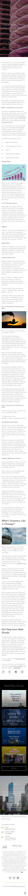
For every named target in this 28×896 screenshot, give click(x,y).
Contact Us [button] (14, 805)
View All (14, 768)
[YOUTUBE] (17, 877)
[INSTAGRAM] (14, 877)
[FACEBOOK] (10, 877)
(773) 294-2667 (8, 833)
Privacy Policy (20, 886)
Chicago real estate (17, 666)
